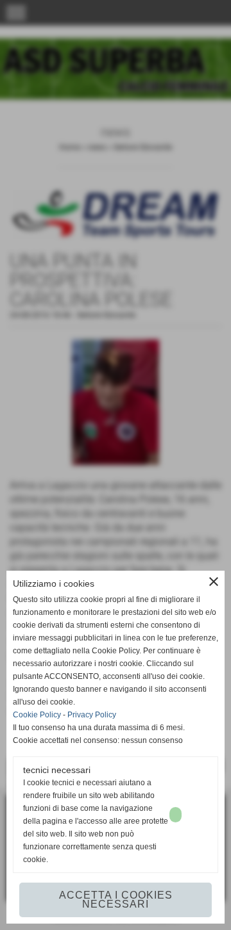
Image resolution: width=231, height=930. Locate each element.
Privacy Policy (91, 714)
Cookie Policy (37, 714)
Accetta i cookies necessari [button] (116, 900)
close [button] (213, 581)
